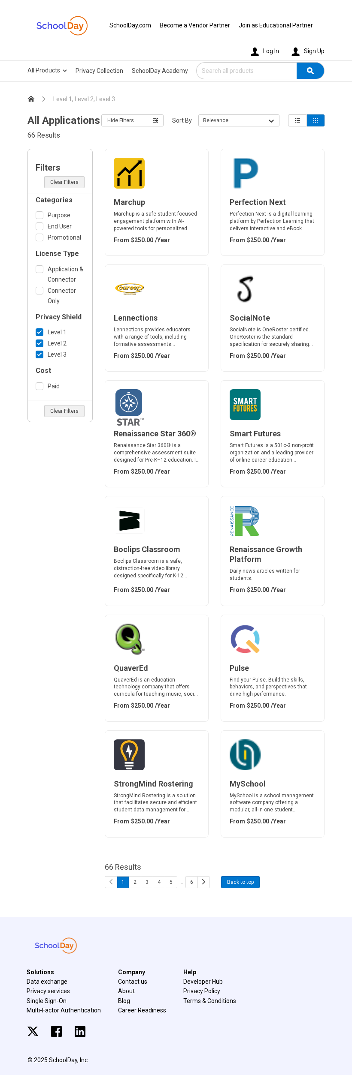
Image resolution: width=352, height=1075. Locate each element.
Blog (124, 1000)
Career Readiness (142, 1010)
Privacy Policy (201, 991)
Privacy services (48, 991)
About (126, 991)
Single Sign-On (47, 1000)
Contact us (132, 981)
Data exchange (47, 981)
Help (189, 972)
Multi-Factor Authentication (64, 1010)
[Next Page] (203, 882)
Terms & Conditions (209, 1000)
